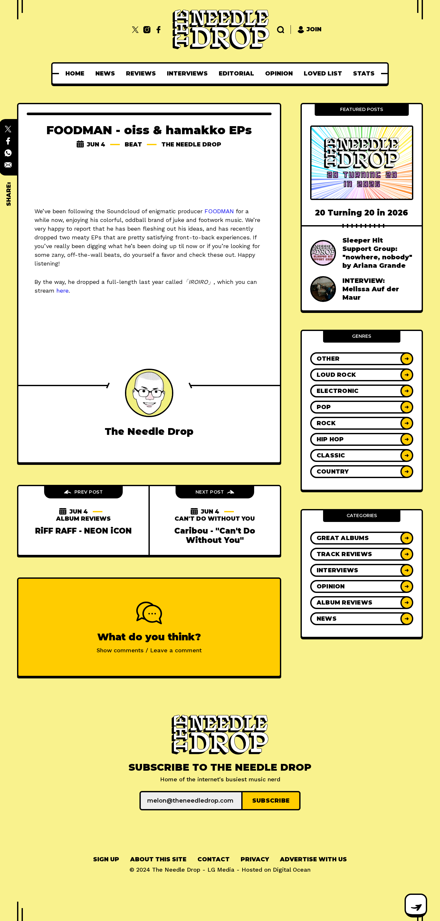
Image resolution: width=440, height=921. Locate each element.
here (62, 290)
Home (74, 73)
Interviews (187, 73)
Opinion (279, 73)
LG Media (220, 869)
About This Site (158, 859)
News (105, 73)
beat (133, 144)
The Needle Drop (191, 144)
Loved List (323, 73)
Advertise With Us (313, 859)
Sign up (106, 859)
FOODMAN (219, 211)
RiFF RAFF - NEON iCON (83, 531)
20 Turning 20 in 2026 (361, 212)
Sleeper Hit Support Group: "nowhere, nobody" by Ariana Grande (377, 252)
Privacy (255, 859)
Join (314, 29)
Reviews (141, 73)
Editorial (236, 73)
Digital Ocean (292, 869)
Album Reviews (83, 518)
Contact (213, 859)
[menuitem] (74, 74)
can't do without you (215, 518)
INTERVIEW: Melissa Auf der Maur (370, 289)
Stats (364, 73)
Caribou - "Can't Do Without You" (214, 535)
